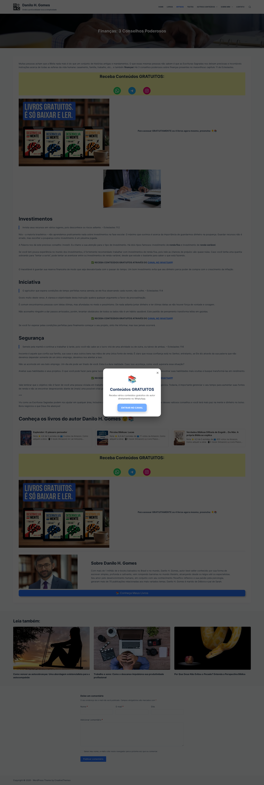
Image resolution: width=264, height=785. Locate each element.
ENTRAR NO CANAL (132, 407)
